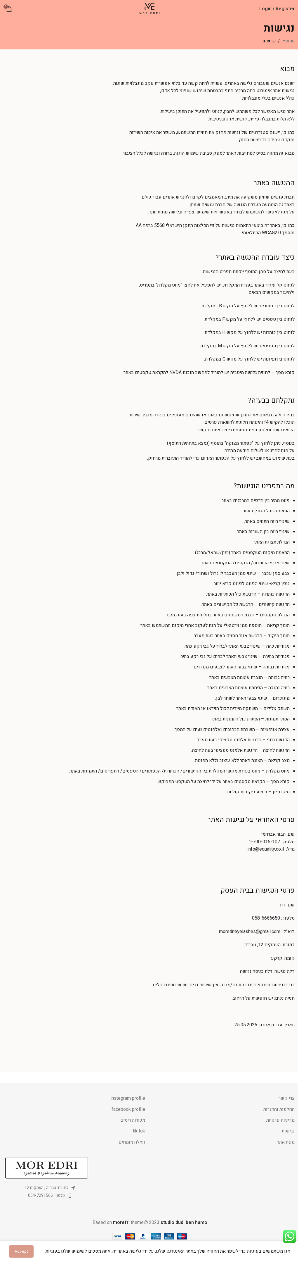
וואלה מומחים (132, 1142)
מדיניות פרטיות (280, 1120)
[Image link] (46, 1167)
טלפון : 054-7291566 (46, 1195)
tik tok (139, 1131)
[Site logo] (150, 8)
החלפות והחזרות (279, 1109)
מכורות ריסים (132, 1120)
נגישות (288, 1131)
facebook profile (128, 1109)
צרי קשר (287, 1098)
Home (288, 40)
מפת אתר (286, 1142)
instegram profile (128, 1098)
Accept (21, 1251)
